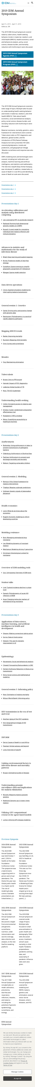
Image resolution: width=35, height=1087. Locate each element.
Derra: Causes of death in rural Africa (16, 742)
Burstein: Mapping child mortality (15, 340)
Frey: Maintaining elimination (13, 362)
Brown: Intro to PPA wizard (12, 380)
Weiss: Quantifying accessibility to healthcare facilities (15, 420)
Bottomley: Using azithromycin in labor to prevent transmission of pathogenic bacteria (17, 447)
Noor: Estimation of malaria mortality (16, 695)
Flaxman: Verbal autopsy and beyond (16, 746)
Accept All (17, 1078)
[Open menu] (28, 3)
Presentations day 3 (7, 193)
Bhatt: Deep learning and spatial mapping (17, 257)
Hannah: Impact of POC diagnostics (15, 383)
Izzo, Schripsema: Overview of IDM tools (17, 573)
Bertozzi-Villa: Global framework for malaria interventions (15, 483)
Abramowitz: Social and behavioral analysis (18, 662)
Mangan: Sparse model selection (14, 272)
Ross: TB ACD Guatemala (11, 391)
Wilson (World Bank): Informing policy (16, 698)
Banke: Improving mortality (12, 336)
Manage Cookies (17, 1072)
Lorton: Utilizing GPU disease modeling (16, 820)
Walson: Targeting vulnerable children (16, 463)
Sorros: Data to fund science (12, 637)
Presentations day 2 (7, 189)
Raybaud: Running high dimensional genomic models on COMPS (15, 225)
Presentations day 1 (7, 185)
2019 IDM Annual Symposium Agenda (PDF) (15, 54)
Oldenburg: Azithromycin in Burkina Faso (17, 454)
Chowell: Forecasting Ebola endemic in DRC (18, 665)
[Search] (32, 3)
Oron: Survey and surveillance (13, 344)
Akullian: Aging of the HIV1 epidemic (16, 719)
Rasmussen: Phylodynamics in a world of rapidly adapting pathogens (17, 317)
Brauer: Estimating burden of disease (16, 773)
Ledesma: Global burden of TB (13, 387)
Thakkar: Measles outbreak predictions (17, 488)
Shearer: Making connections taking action (18, 633)
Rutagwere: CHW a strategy (12, 416)
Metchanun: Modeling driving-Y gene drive (18, 549)
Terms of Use (7, 1065)
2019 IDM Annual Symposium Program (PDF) (15, 63)
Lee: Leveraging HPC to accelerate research (18, 220)
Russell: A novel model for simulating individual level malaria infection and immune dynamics (16, 231)
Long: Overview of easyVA (12, 750)
